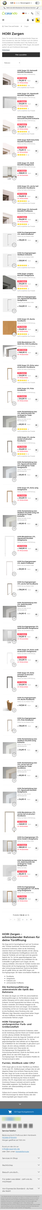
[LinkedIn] (31, 1126)
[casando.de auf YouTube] (20, 1126)
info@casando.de (11, 1149)
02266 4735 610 (9, 1137)
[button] (37, 13)
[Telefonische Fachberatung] (32, 13)
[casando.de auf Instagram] (9, 1126)
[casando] (9, 13)
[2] (30, 919)
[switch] (37, 3)
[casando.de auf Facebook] (4, 1126)
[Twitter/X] (25, 1126)
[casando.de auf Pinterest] (14, 1126)
